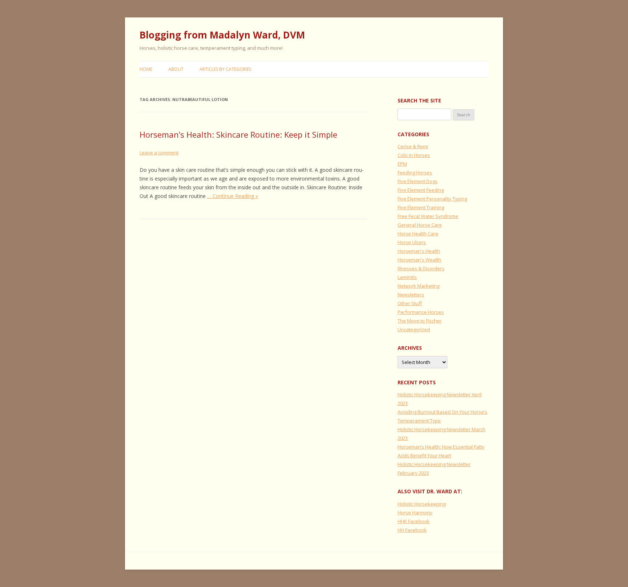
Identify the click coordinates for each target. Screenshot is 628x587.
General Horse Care (420, 225)
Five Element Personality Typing (432, 198)
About (176, 69)
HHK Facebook (414, 521)
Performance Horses (421, 312)
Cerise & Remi (413, 146)
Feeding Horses (415, 172)
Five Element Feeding (421, 190)
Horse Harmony (415, 512)
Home (146, 69)
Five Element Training (421, 207)
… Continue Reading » (232, 196)
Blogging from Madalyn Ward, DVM (222, 34)
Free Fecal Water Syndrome (428, 216)
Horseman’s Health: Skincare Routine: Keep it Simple (238, 134)
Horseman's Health (419, 251)
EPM (402, 164)
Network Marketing (418, 286)
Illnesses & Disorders (421, 268)
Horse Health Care (418, 233)
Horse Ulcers (412, 242)
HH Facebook (412, 530)
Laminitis (407, 277)
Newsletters (411, 294)
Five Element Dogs (418, 181)
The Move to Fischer (420, 320)
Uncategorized (414, 329)
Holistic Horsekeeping (422, 504)
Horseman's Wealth (419, 259)
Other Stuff (410, 303)
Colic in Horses (414, 155)
